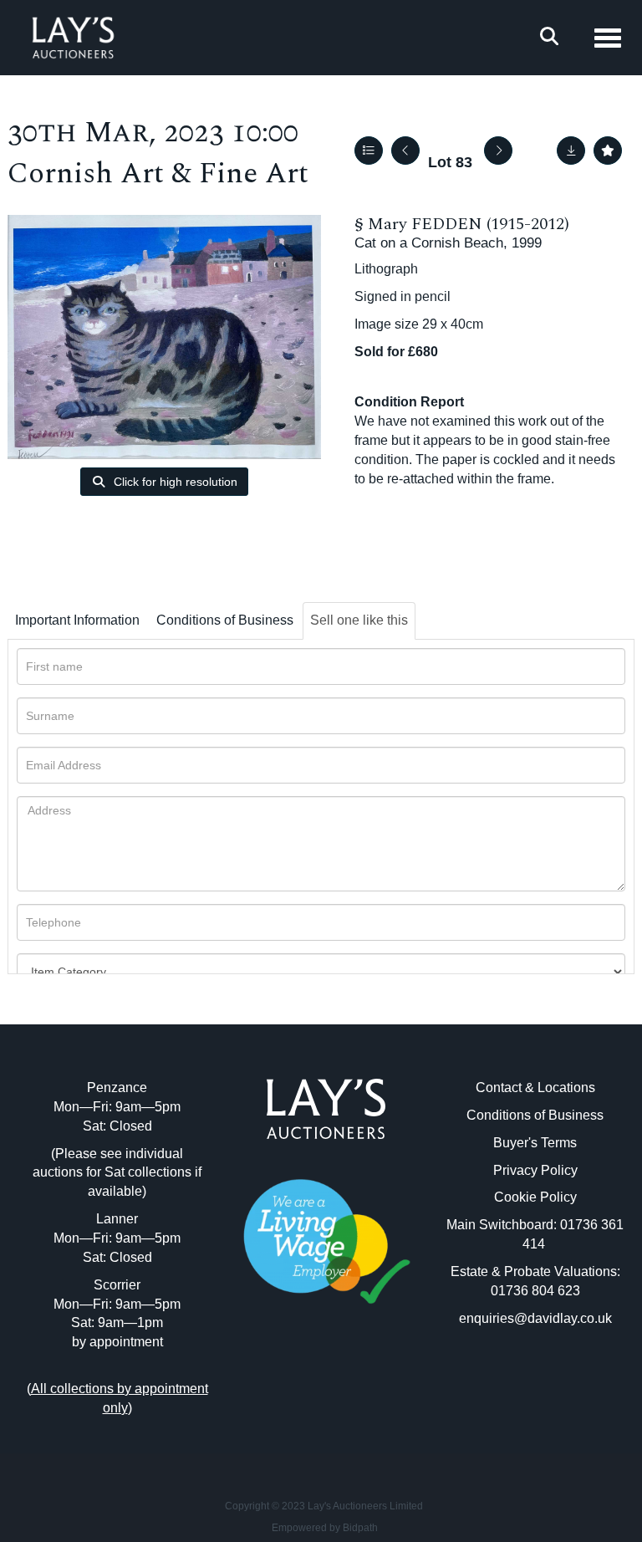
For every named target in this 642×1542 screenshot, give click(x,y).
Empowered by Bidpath (325, 1528)
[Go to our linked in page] (326, 1378)
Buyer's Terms (535, 1143)
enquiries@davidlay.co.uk (535, 1318)
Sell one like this (359, 620)
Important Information (77, 620)
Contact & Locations (535, 1087)
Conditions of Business (224, 620)
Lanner (117, 1219)
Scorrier (117, 1285)
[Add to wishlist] (608, 150)
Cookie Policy (535, 1197)
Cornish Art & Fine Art (158, 173)
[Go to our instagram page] (361, 1378)
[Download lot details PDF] (571, 150)
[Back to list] (368, 150)
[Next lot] (498, 150)
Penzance (117, 1087)
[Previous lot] (405, 150)
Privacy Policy (535, 1170)
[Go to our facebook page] (292, 1378)
